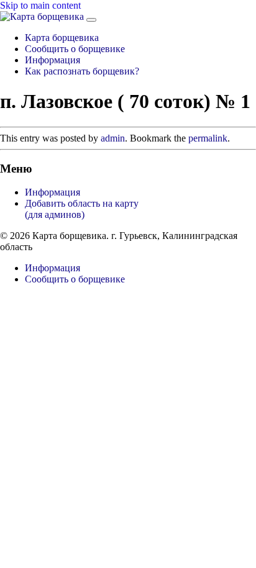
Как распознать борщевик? (82, 71)
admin (113, 138)
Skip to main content (40, 5)
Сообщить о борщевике (75, 48)
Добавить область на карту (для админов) (82, 209)
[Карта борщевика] (43, 16)
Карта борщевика (62, 37)
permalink (207, 138)
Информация (52, 60)
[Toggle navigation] (91, 20)
